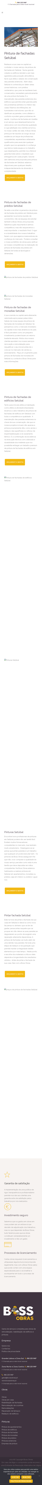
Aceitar (15, 1477)
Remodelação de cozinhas (12, 1405)
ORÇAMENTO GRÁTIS (14, 178)
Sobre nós (6, 1346)
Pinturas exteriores (9, 1441)
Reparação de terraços (11, 1411)
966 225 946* (9, 1375)
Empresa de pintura (9, 1444)
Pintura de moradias (10, 1435)
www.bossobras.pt (9, 1381)
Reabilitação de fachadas (12, 1403)
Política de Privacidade (21, 1481)
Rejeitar (26, 1477)
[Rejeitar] (39, 1476)
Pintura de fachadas (10, 1432)
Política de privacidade (11, 1351)
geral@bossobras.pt (10, 1378)
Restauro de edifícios (10, 1414)
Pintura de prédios (9, 1438)
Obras (4, 1397)
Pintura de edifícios (9, 1430)
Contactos (6, 1349)
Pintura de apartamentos (11, 1427)
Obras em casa (8, 1400)
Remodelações (8, 1408)
